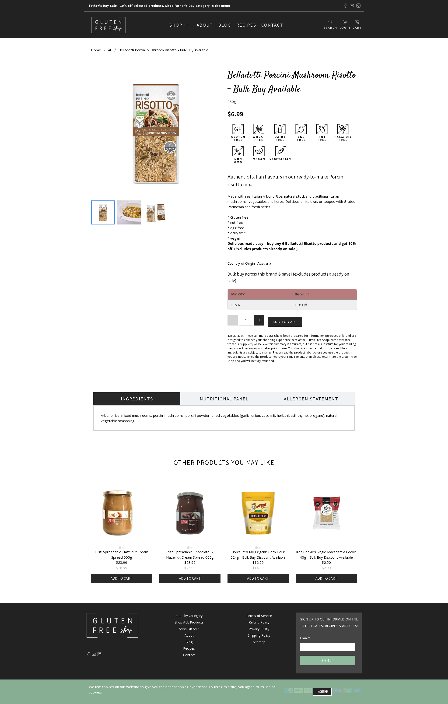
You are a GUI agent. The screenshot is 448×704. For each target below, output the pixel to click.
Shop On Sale (189, 629)
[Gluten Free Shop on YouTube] (352, 6)
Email (305, 638)
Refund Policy (259, 622)
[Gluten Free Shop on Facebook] (345, 6)
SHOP (175, 25)
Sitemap (259, 642)
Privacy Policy (259, 629)
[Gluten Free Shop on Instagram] (358, 6)
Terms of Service (259, 615)
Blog (224, 25)
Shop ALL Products (189, 622)
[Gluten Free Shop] (108, 25)
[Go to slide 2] (123, 548)
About (205, 25)
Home (96, 50)
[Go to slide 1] (120, 547)
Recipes (246, 25)
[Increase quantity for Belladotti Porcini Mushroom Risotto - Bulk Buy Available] (259, 320)
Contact (272, 25)
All (110, 50)
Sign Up (328, 660)
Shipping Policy (259, 635)
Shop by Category (189, 615)
